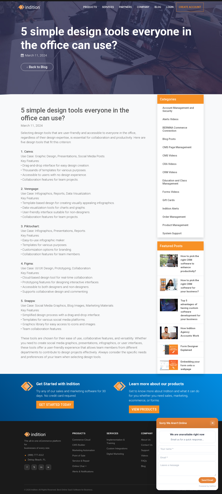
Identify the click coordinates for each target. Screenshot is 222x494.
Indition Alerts (171, 208)
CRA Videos (169, 164)
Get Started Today (55, 405)
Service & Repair (81, 460)
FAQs (144, 460)
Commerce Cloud (81, 439)
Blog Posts (169, 139)
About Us (145, 439)
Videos (144, 455)
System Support (172, 233)
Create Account (190, 7)
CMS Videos (170, 155)
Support (145, 450)
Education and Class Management (175, 182)
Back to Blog (37, 67)
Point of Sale (78, 455)
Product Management (175, 225)
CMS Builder (78, 445)
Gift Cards (169, 200)
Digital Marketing (115, 453)
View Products (144, 409)
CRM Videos (170, 172)
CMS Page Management (177, 147)
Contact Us (146, 445)
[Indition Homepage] (35, 434)
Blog (158, 7)
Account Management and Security (178, 109)
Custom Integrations (117, 448)
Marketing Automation (83, 450)
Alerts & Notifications (82, 471)
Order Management (174, 216)
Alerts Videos (170, 119)
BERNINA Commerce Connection (175, 129)
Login (170, 7)
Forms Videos (171, 191)
